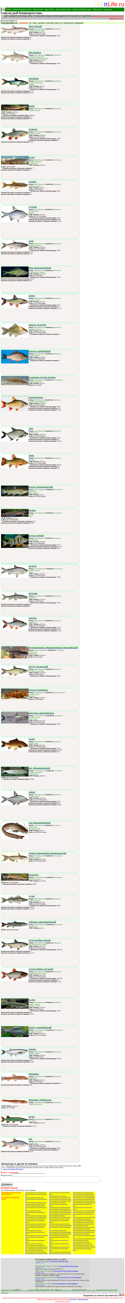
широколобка (33, 652)
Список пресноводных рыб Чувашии (81, 1242)
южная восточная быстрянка (38, 57)
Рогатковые (61, 650)
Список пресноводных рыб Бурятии (33, 1230)
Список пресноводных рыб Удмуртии (81, 1228)
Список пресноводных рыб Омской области (59, 1247)
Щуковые (56, 1119)
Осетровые (58, 877)
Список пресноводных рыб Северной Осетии (83, 1212)
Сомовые (57, 825)
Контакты (73, 1299)
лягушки (24, 1290)
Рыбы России (38, 9)
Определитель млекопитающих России (13, 1298)
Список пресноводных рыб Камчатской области (60, 1199)
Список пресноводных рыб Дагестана (34, 1243)
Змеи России (49, 9)
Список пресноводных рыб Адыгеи (33, 1210)
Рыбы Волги (97, 9)
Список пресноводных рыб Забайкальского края (36, 1247)
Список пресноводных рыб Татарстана (82, 1219)
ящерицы (67, 1290)
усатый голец (35, 162)
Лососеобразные (39, 489)
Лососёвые (58, 489)
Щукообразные (39, 1119)
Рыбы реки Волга (104, 1298)
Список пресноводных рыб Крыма (57, 1215)
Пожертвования (82, 1299)
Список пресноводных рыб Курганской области (60, 1217)
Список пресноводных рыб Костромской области (60, 1210)
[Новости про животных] (120, 1295)
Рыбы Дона (107, 9)
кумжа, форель (34, 492)
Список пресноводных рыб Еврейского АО (35, 1245)
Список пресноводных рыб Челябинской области (84, 1238)
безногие (91, 1290)
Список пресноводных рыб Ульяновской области (84, 1230)
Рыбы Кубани (50, 1299)
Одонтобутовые (59, 692)
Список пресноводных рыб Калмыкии (57, 1195)
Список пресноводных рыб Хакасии (81, 1233)
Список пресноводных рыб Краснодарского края (60, 1212)
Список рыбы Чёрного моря (58, 1261)
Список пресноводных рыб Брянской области (35, 1223)
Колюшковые (58, 380)
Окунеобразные (39, 270)
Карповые (57, 29)
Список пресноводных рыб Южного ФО (34, 1197)
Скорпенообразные (40, 650)
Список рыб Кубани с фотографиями (65, 1271)
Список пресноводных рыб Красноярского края (60, 1214)
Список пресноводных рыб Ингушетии (34, 1250)
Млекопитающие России (22, 9)
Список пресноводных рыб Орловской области (60, 1251)
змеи (31, 1290)
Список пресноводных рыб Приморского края (83, 1194)
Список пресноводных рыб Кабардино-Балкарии (36, 1253)
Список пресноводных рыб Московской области (60, 1232)
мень (31, 515)
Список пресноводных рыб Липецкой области (59, 1223)
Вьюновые (57, 108)
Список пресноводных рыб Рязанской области (83, 1199)
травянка (34, 695)
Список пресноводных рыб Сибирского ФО (35, 1205)
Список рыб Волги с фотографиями (65, 1283)
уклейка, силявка (34, 1005)
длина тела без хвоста (50, 23)
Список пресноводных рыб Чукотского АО (82, 1243)
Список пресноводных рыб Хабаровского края (83, 1232)
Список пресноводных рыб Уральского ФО (35, 1204)
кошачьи (79, 1290)
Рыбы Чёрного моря (63, 9)
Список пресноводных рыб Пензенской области (60, 1253)
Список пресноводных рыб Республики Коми (59, 1209)
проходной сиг (35, 773)
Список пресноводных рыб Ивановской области (36, 1248)
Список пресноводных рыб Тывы (80, 1225)
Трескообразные (39, 513)
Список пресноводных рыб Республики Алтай (35, 1217)
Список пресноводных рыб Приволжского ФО (35, 1202)
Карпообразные (39, 29)
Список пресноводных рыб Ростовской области (84, 1197)
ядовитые (7, 1290)
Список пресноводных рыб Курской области (59, 1219)
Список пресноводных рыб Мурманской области (60, 1233)
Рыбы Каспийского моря (81, 9)
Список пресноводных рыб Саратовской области (84, 1202)
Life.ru (116, 4)
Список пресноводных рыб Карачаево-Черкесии (60, 1200)
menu (8, 9)
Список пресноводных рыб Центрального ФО (35, 1192)
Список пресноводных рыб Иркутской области (36, 1251)
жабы (17, 1290)
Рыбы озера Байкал (92, 1298)
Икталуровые (58, 856)
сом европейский (34, 828)
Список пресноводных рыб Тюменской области (84, 1227)
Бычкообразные (39, 692)
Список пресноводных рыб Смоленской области (84, 1210)
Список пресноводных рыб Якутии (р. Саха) (83, 1245)
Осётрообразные (39, 877)
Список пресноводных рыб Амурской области (35, 1215)
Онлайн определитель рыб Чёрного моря (44, 1298)
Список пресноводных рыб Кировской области (59, 1207)
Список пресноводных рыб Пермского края (83, 1192)
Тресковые (58, 513)
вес (35, 23)
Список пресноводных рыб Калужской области (60, 1197)
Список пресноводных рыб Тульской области (83, 1223)
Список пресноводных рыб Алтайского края (35, 1219)
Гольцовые (57, 160)
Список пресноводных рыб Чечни (80, 1240)
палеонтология (107, 1290)
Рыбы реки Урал (114, 1298)
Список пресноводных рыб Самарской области (84, 1200)
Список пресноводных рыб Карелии (57, 1202)
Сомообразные (39, 825)
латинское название (73, 23)
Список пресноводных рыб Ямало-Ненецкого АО (84, 1247)
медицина (5, 1293)
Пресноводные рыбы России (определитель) (11, 1193)
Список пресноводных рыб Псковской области (83, 1195)
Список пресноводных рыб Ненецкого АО (58, 1235)
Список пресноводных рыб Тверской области (83, 1220)
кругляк (33, 212)
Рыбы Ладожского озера (62, 1299)
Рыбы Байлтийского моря (64, 1298)
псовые (56, 1290)
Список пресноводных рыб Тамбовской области (84, 1217)
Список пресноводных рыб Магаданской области (60, 1225)
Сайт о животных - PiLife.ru (62, 1301)
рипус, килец (34, 718)
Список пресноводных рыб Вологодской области (36, 1235)
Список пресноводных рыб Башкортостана (35, 1225)
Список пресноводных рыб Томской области (83, 1222)
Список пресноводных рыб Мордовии (57, 1230)
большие (42, 1290)
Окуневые (57, 270)
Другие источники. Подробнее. (13, 1169)
